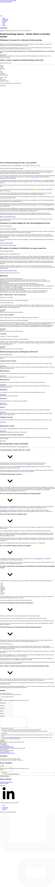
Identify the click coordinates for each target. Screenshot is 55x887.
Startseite (2, 30)
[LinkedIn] (8, 800)
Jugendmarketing (3, 511)
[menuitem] (29, 18)
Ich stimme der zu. (11, 774)
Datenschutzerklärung (13, 774)
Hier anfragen (3, 85)
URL (1, 699)
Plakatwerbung (3, 178)
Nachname (2, 708)
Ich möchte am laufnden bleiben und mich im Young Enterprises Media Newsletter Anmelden (21, 729)
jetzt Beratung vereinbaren (5, 1)
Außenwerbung (39, 558)
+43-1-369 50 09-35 (5, 745)
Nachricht (2, 716)
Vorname (2, 705)
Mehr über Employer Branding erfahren (8, 270)
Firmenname (3, 703)
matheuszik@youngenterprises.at (8, 753)
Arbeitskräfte (50, 208)
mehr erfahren (3, 54)
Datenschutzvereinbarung (14, 737)
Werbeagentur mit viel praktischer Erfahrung (25, 466)
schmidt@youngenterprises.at (7, 747)
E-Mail (1, 713)
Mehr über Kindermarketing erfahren (8, 216)
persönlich (23, 446)
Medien (14, 178)
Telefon (1, 710)
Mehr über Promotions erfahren (6, 243)
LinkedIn (2, 765)
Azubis (3, 209)
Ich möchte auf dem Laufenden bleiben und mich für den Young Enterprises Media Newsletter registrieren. (25, 731)
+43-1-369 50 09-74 (5, 751)
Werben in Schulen (35, 176)
